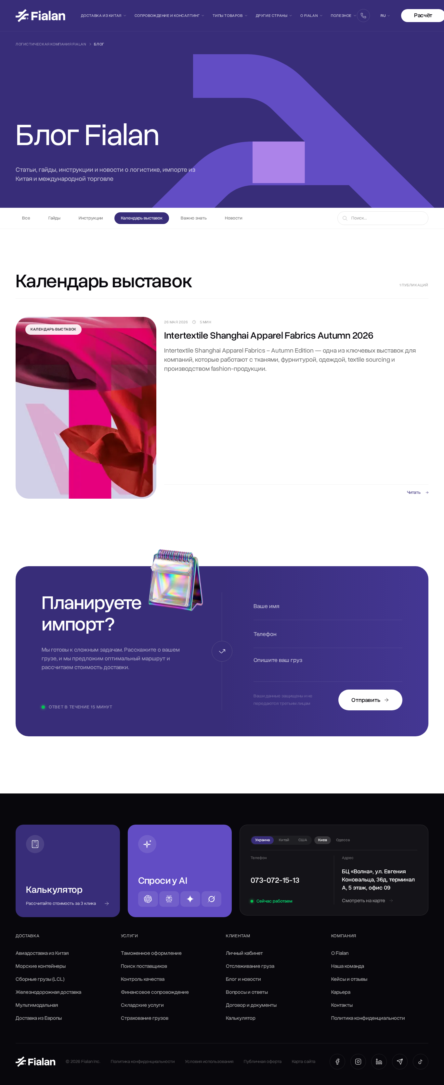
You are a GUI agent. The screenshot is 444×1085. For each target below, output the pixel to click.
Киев (322, 839)
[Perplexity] (169, 899)
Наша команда (347, 966)
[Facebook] (337, 1061)
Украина (262, 839)
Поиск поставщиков (144, 966)
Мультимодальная (37, 1005)
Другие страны (272, 15)
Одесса (343, 839)
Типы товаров (227, 15)
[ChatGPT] (148, 899)
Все (26, 218)
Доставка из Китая (101, 15)
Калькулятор (240, 1018)
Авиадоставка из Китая (42, 953)
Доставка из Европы (39, 1018)
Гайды (54, 218)
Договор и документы (251, 1005)
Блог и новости (243, 979)
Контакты (342, 1005)
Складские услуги (142, 1005)
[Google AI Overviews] (190, 899)
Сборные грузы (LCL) (40, 979)
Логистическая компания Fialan (51, 44)
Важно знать (194, 218)
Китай (284, 839)
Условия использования (209, 1061)
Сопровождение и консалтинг (167, 15)
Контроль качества (142, 979)
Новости (233, 218)
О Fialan (309, 15)
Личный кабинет (244, 953)
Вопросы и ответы (247, 992)
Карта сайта (303, 1061)
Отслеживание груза (250, 966)
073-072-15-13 (275, 880)
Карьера (340, 992)
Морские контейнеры (41, 966)
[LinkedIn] (379, 1061)
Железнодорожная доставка (48, 992)
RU (383, 15)
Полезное (341, 15)
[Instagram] (358, 1061)
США (302, 839)
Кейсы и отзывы (349, 979)
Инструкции (91, 218)
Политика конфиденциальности (368, 1018)
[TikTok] (420, 1061)
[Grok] (211, 899)
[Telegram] (400, 1061)
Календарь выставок (142, 218)
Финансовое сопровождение (155, 992)
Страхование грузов (144, 1018)
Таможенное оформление (151, 953)
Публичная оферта (262, 1061)
